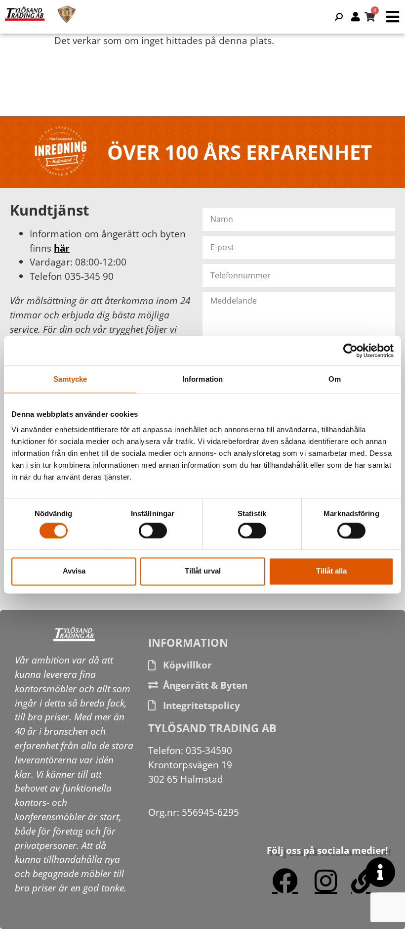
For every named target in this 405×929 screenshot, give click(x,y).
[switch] (153, 530)
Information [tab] (202, 379)
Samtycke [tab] (70, 379)
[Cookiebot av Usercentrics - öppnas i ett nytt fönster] (350, 350)
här (62, 248)
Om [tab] (334, 379)
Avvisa (74, 571)
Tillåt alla (331, 571)
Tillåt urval (203, 571)
